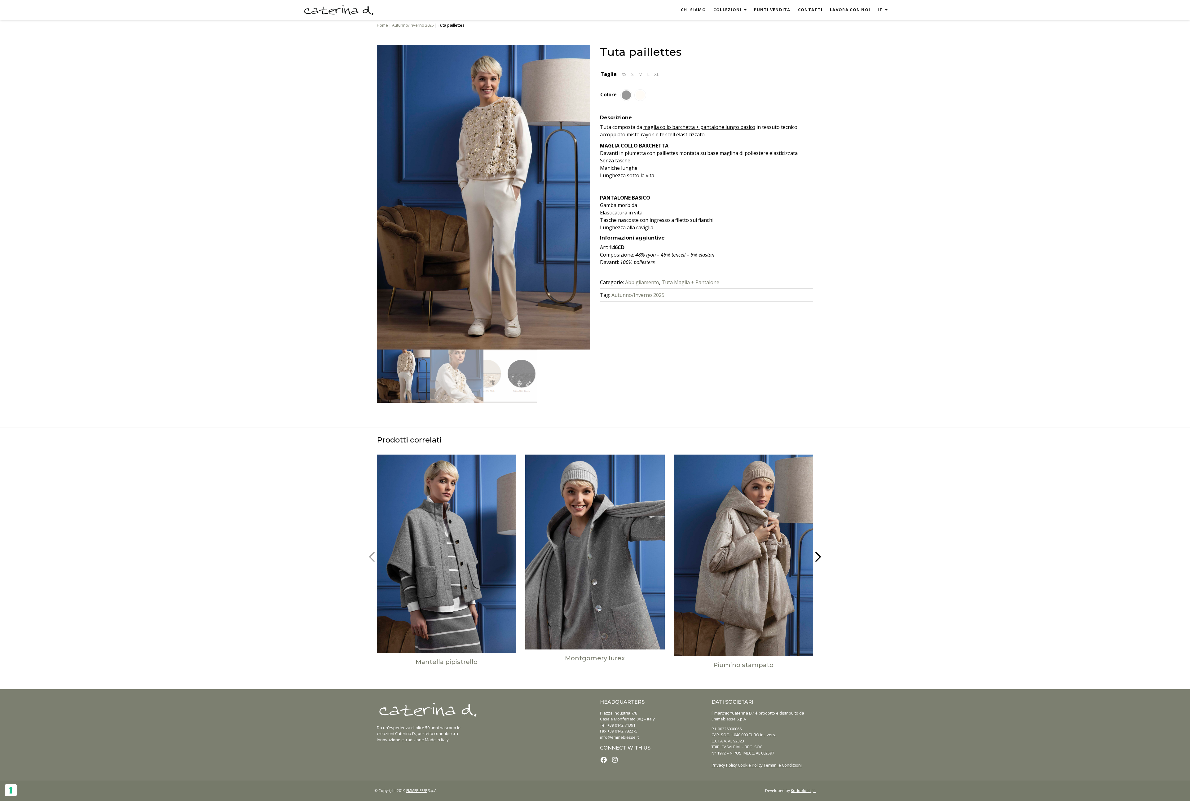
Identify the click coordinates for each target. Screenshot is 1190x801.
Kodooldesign (803, 790)
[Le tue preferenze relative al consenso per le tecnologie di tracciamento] (11, 790)
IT (880, 9)
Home (382, 25)
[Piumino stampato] (743, 555)
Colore (608, 94)
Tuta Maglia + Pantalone (690, 282)
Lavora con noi (850, 9)
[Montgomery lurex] (594, 552)
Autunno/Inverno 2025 (413, 25)
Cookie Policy (750, 765)
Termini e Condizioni (783, 765)
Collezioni (727, 9)
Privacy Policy (724, 765)
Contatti (810, 9)
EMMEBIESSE (416, 790)
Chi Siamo (693, 9)
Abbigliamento (642, 282)
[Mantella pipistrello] (446, 554)
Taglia (609, 74)
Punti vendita (772, 9)
